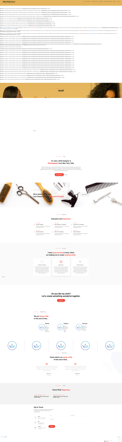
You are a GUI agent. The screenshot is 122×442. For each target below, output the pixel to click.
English (106, 441)
